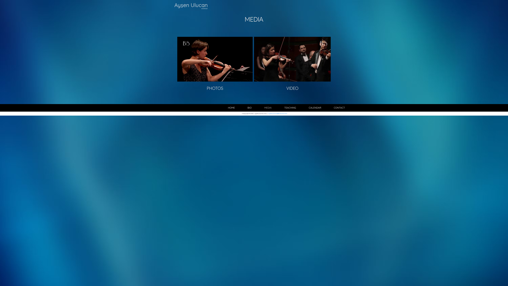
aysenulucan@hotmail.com (277, 113)
